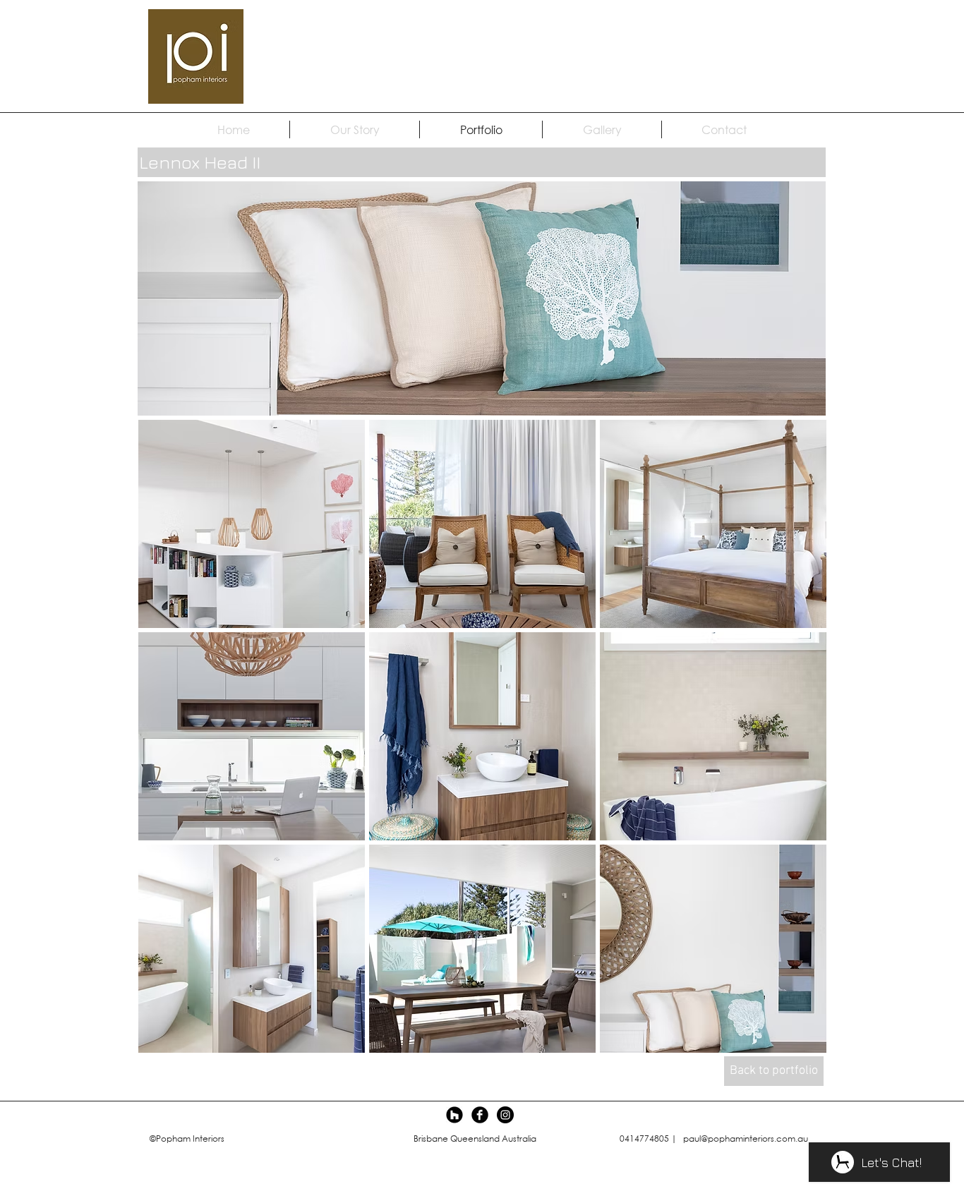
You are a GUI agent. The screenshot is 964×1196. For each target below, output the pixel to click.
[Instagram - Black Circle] (505, 1114)
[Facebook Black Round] (479, 1114)
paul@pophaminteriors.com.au (745, 1138)
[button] (251, 524)
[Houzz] (454, 1114)
